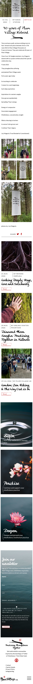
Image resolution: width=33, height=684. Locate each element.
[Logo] (9, 678)
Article (28, 20)
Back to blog (6, 3)
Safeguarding (10, 671)
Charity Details (10, 667)
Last (3, 593)
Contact (8, 665)
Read (5, 289)
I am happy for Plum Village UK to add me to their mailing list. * (14, 610)
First (3, 585)
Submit (6, 626)
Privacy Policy (10, 669)
